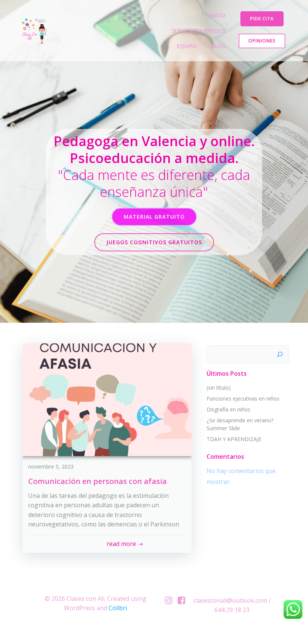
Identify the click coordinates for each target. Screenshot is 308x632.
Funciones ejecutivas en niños (243, 398)
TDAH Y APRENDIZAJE (234, 439)
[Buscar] (280, 354)
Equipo (186, 46)
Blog (218, 46)
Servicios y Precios (198, 30)
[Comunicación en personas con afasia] (107, 399)
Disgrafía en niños (229, 409)
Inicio (217, 15)
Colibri (118, 608)
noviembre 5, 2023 (51, 466)
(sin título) (219, 387)
